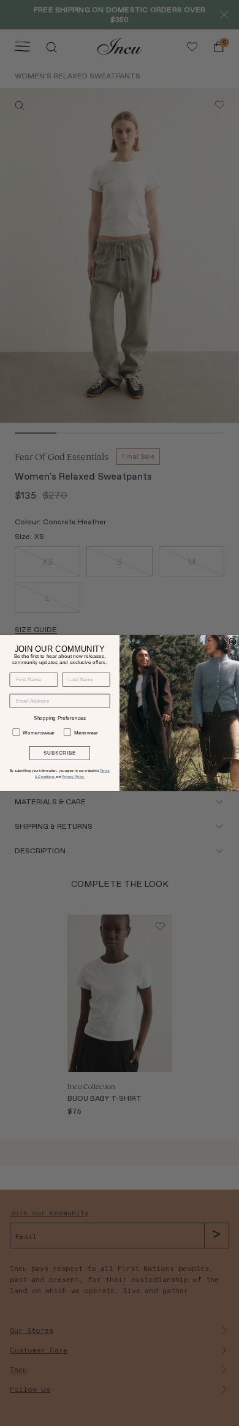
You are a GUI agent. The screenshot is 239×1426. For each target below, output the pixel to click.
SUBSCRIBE (60, 753)
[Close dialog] (232, 642)
